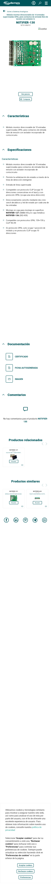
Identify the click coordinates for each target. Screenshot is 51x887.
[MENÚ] (46, 3)
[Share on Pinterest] (25, 520)
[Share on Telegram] (35, 520)
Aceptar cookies (25, 865)
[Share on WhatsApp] (44, 520)
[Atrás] (42, 443)
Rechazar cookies (25, 871)
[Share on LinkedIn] (16, 520)
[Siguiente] (46, 443)
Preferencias (25, 877)
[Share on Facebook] (6, 520)
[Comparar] (22, 465)
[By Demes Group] (11, 3)
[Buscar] (39, 3)
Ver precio (25, 94)
